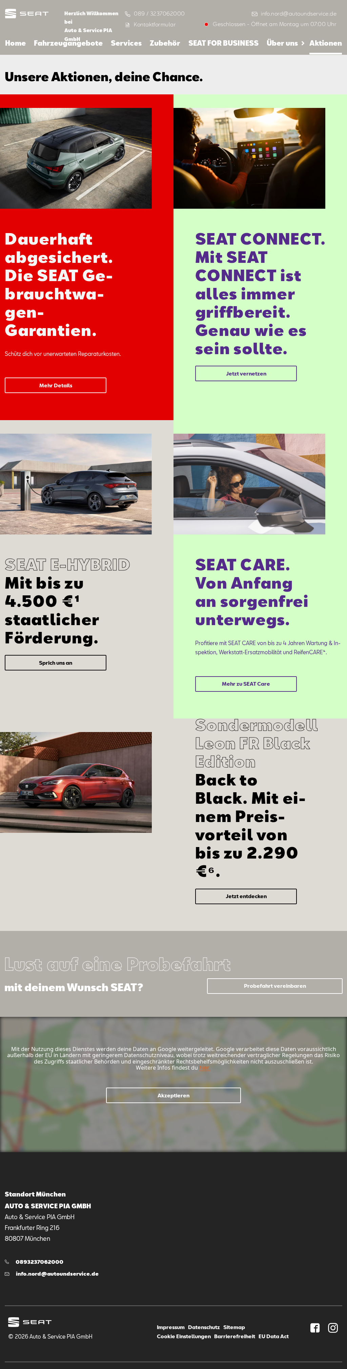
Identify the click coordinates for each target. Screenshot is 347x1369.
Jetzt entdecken (246, 896)
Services (126, 43)
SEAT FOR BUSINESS (223, 43)
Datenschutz (204, 1327)
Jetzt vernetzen (246, 373)
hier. (204, 1068)
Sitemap (234, 1327)
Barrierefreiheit (234, 1336)
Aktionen (325, 43)
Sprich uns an (55, 663)
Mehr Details (55, 385)
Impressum (171, 1327)
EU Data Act (274, 1336)
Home (15, 43)
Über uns (282, 43)
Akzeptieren (173, 1095)
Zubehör (165, 43)
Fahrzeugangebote (68, 43)
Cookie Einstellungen (184, 1336)
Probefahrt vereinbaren (275, 986)
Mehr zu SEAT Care (246, 684)
